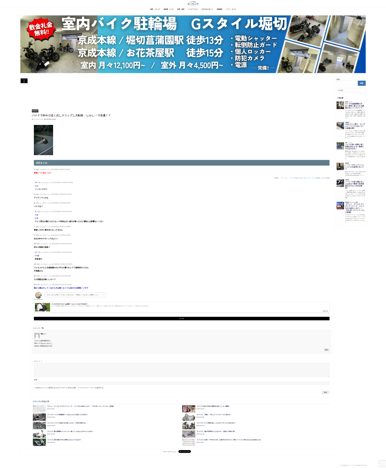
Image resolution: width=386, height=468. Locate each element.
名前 (35, 379)
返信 (326, 349)
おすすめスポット (207, 9)
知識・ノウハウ (155, 9)
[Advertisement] (181, 92)
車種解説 (219, 9)
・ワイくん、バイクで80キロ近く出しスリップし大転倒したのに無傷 (304, 178)
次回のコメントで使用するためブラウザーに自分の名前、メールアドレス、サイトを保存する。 (70, 387)
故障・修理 (180, 9)
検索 (338, 79)
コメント (38, 361)
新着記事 (35, 110)
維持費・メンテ (168, 9)
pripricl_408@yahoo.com (43, 346)
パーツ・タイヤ (231, 9)
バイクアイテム (193, 9)
